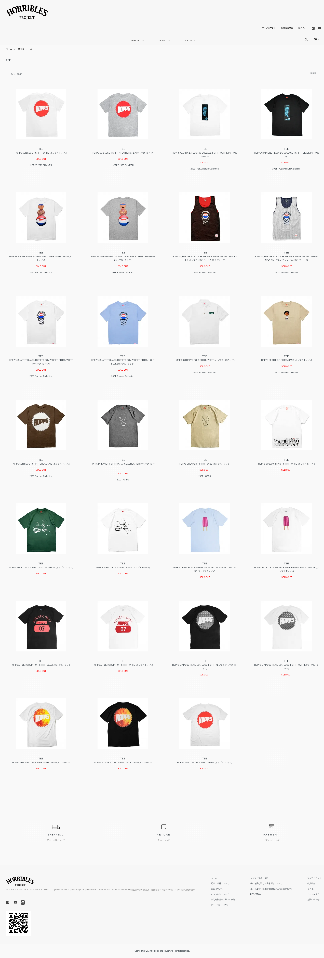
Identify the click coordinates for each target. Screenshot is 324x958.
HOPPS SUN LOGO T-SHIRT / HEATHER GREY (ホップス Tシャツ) (123, 153)
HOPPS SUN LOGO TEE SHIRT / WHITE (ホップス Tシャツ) (204, 762)
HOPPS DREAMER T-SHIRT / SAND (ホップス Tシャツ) (204, 464)
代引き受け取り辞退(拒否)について (266, 883)
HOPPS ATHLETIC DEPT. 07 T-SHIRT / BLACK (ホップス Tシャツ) (41, 665)
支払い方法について (220, 894)
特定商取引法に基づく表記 (223, 899)
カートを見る (313, 894)
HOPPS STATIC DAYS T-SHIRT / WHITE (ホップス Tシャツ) (123, 567)
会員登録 (311, 883)
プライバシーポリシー (221, 905)
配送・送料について (220, 883)
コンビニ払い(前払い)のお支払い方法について (271, 889)
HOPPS (20, 49)
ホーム (9, 49)
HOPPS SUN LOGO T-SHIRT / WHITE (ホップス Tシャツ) (41, 153)
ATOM (258, 894)
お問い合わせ (313, 899)
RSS (252, 894)
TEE (30, 49)
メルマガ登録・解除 (259, 878)
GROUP (161, 40)
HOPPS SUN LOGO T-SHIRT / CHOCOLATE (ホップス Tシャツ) (41, 464)
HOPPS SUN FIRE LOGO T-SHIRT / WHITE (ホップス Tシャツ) (41, 762)
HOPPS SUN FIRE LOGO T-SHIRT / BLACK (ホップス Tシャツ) (123, 762)
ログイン (302, 28)
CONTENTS (189, 40)
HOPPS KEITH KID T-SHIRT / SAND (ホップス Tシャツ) (286, 360)
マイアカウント (269, 28)
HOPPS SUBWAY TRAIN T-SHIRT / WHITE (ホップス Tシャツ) (286, 464)
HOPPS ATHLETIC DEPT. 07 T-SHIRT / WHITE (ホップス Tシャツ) (123, 665)
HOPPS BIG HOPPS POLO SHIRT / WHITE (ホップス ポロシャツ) (205, 360)
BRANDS (135, 40)
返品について (217, 889)
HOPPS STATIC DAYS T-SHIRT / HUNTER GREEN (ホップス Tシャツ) (41, 567)
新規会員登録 (287, 28)
